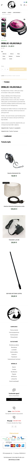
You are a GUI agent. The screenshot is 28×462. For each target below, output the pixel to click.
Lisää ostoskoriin (18, 69)
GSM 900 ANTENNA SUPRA (14, 293)
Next (5, 38)
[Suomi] (24, 2)
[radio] (4, 54)
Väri (2, 51)
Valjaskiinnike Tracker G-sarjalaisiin (10, 128)
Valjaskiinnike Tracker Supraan (9, 131)
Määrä (2, 66)
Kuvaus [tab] (6, 82)
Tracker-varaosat (16, 75)
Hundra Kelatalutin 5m (14, 173)
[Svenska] (26, 2)
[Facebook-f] (12, 426)
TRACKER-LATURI (14, 240)
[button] (24, 19)
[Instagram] (15, 426)
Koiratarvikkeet (16, 12)
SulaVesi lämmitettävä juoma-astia (14, 206)
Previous (2, 38)
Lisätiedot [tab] (7, 136)
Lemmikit (9, 12)
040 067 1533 (17, 421)
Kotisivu (4, 12)
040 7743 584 (16, 411)
